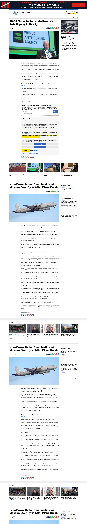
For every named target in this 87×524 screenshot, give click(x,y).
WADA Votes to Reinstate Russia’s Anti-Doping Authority (31, 23)
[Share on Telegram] (51, 28)
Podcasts (41, 17)
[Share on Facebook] (47, 28)
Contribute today (71, 13)
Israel (29, 312)
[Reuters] (10, 28)
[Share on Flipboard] (56, 28)
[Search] (77, 17)
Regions (22, 17)
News (12, 17)
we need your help (25, 133)
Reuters (14, 27)
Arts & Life (36, 17)
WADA (29, 101)
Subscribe (55, 111)
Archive (46, 17)
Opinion (31, 17)
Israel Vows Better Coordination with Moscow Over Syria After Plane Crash (33, 186)
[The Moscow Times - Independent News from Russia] (19, 13)
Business (26, 17)
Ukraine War (17, 17)
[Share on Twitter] (49, 28)
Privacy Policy (30, 113)
